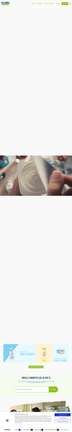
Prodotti (33, 3)
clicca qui (20, 422)
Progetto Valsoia (49, 3)
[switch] (31, 430)
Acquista (64, 3)
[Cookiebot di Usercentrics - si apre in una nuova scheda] (7, 430)
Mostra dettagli (64, 429)
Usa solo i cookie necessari (62, 421)
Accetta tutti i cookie (63, 414)
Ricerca (40, 3)
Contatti (58, 3)
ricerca (53, 389)
